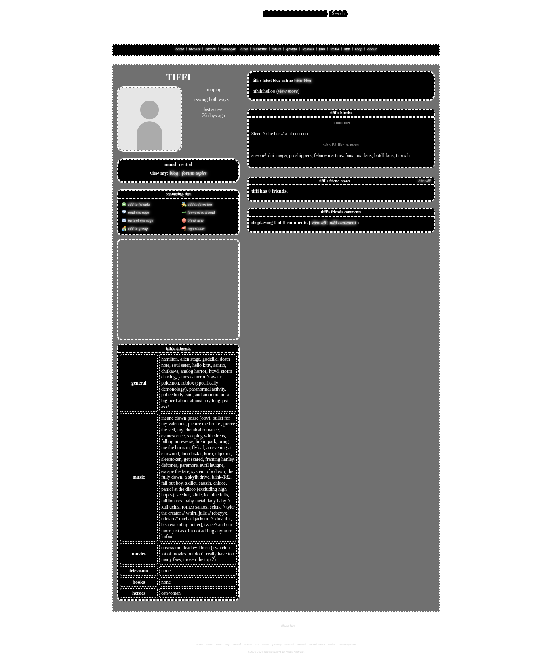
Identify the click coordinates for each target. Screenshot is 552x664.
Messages (228, 49)
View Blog (303, 80)
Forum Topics (194, 173)
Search (338, 13)
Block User (195, 221)
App (347, 49)
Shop (358, 49)
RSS (257, 644)
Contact (301, 644)
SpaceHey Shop (347, 644)
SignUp (428, 14)
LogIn (414, 14)
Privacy (276, 644)
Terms (265, 644)
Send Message (138, 212)
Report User (196, 229)
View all (319, 222)
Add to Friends (138, 204)
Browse (194, 49)
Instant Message (140, 221)
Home (179, 49)
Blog (244, 49)
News (209, 644)
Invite (334, 49)
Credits (248, 644)
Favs (322, 49)
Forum (276, 49)
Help (402, 14)
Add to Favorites (200, 204)
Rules (219, 644)
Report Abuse (317, 644)
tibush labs (288, 626)
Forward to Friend (201, 212)
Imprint (289, 644)
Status (331, 644)
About (372, 49)
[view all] (424, 181)
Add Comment (343, 222)
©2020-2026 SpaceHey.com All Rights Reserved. (276, 651)
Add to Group (137, 229)
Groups (291, 49)
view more (288, 91)
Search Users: (249, 13)
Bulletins (260, 49)
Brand (237, 644)
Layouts (308, 49)
